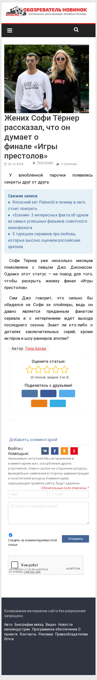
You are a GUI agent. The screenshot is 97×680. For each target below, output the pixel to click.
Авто (8, 625)
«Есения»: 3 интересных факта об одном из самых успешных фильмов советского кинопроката (48, 221)
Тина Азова (44, 162)
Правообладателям (71, 634)
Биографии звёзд (29, 625)
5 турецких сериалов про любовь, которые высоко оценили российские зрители (44, 240)
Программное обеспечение (54, 629)
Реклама (46, 634)
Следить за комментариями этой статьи (32, 542)
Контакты (28, 634)
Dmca (9, 639)
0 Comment (68, 164)
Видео (51, 625)
